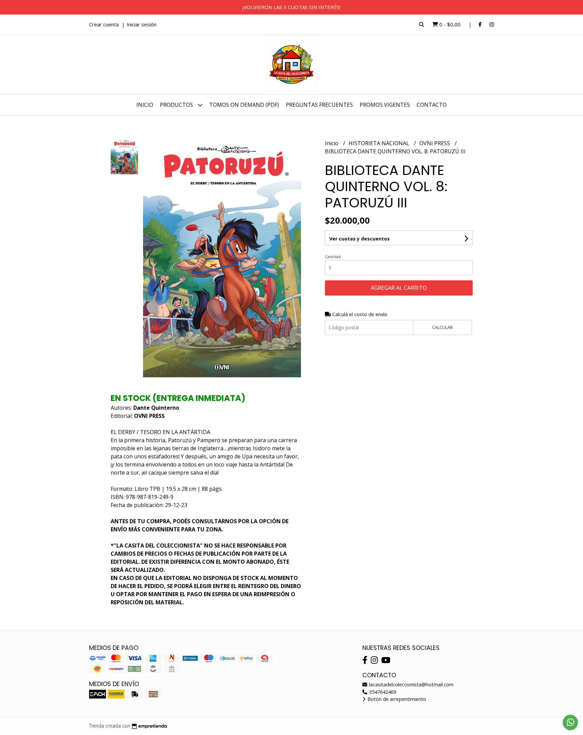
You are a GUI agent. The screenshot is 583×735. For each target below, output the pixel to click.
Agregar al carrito (399, 288)
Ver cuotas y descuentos (359, 238)
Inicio (144, 104)
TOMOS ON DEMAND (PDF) (244, 104)
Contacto (432, 104)
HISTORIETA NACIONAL (380, 143)
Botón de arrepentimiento (396, 699)
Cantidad (333, 256)
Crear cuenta (104, 24)
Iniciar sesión (142, 24)
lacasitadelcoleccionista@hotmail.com (410, 684)
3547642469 (382, 692)
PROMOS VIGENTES (385, 104)
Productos (177, 104)
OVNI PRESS (435, 143)
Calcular (442, 327)
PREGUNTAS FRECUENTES (319, 104)
